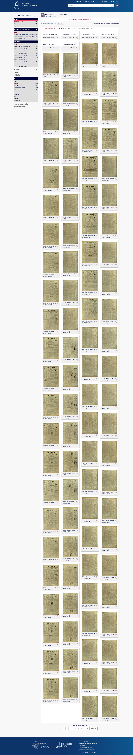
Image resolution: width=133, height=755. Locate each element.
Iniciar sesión (114, 1)
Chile (15, 96)
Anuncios (16, 94)
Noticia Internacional (19, 87)
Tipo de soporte (19, 107)
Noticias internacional (19, 92)
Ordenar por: (96, 23)
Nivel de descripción (21, 104)
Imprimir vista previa (47, 23)
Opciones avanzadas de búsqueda (80, 19)
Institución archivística (22, 29)
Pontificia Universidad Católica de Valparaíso (25, 36)
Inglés (15, 26)
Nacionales (17, 100)
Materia (17, 75)
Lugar (16, 72)
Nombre (16, 69)
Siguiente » (93, 728)
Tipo (15, 78)
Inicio (97, 1)
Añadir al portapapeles (58, 38)
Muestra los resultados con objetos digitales (80, 28)
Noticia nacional (18, 85)
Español (16, 23)
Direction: (108, 23)
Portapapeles (117, 5)
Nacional (16, 98)
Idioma (16, 19)
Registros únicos (18, 21)
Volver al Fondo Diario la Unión (85, 1)
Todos (15, 32)
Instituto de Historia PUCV (20, 38)
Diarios (16, 83)
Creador (17, 42)
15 (87, 728)
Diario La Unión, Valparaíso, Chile (22, 46)
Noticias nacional (18, 89)
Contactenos (104, 1)
